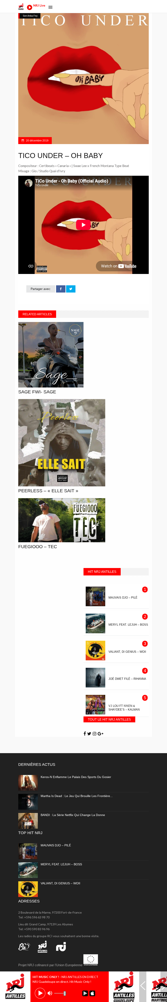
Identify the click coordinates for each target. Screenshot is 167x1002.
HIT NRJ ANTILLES (102, 571)
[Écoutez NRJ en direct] (29, 9)
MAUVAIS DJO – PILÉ (56, 845)
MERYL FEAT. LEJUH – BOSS (61, 864)
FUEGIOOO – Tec (37, 546)
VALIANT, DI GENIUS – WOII (60, 883)
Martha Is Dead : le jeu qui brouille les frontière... (77, 796)
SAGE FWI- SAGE (37, 391)
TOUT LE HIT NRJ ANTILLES (109, 719)
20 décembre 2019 (36, 140)
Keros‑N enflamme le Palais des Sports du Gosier (76, 777)
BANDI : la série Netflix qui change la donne (73, 815)
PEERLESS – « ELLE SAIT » (48, 490)
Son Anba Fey (30, 15)
